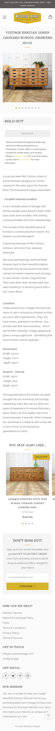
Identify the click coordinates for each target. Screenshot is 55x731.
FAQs (6, 622)
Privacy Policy (11, 632)
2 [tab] (26, 523)
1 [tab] (22, 523)
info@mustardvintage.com (18, 653)
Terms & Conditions (14, 627)
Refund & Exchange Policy (18, 617)
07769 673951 (11, 658)
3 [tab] (29, 523)
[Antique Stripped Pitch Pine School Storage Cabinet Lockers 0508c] (27, 474)
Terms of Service (12, 637)
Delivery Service (12, 612)
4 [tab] (32, 523)
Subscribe (26, 586)
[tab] (16, 108)
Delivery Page (21, 156)
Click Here (26, 159)
